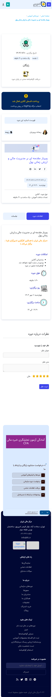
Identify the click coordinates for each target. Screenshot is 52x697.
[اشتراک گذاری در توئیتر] (40, 169)
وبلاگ (26, 610)
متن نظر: (45, 362)
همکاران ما (26, 598)
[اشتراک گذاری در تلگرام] (30, 169)
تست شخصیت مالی (26, 646)
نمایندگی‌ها (26, 563)
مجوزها (26, 590)
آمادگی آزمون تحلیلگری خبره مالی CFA (26, 442)
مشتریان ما (26, 594)
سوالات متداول (26, 571)
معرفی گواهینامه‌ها (26, 633)
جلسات (14, 216)
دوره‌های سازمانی (26, 586)
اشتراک (26, 672)
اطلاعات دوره (38, 216)
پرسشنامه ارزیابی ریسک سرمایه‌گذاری (26, 642)
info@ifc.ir (26, 537)
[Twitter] (21, 680)
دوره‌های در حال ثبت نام (26, 625)
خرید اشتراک (26, 606)
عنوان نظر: (45, 350)
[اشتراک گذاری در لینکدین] (35, 169)
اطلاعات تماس (26, 567)
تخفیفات (26, 602)
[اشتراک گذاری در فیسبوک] (44, 169)
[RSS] (17, 680)
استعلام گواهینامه (26, 650)
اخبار (26, 629)
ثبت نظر (44, 386)
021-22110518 (26, 533)
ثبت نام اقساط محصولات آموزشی (26, 637)
